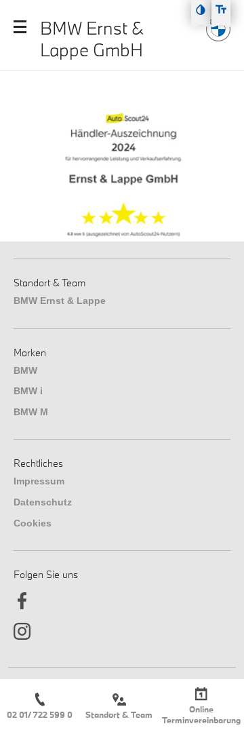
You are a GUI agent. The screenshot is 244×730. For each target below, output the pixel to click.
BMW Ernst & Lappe (60, 300)
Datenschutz (43, 502)
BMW (25, 370)
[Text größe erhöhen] (220, 9)
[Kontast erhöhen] (200, 9)
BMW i (28, 390)
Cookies (33, 523)
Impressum (39, 481)
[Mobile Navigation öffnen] (20, 26)
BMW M (31, 411)
